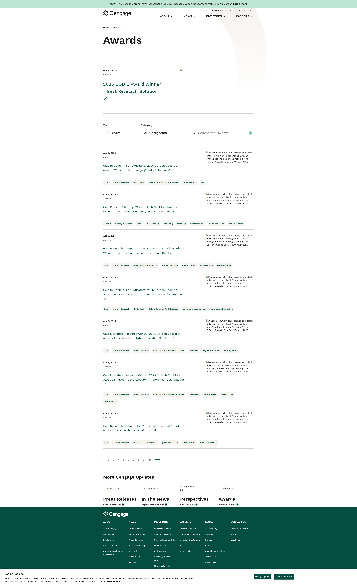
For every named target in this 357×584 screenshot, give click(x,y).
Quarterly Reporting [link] (163, 534)
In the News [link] (134, 557)
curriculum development (194, 309)
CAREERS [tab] (242, 16)
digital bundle (189, 265)
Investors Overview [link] (163, 529)
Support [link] (235, 534)
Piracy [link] (208, 545)
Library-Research (121, 182)
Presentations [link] (160, 545)
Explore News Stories (153, 504)
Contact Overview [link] (239, 529)
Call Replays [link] (160, 551)
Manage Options (262, 576)
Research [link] (133, 551)
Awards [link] (132, 562)
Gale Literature (141, 350)
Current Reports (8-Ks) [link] (165, 540)
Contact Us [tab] (243, 10)
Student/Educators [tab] (216, 10)
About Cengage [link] (110, 529)
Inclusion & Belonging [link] (190, 540)
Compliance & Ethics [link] (215, 551)
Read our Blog (187, 504)
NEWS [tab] (188, 16)
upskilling (168, 224)
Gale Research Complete (146, 265)
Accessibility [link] (211, 529)
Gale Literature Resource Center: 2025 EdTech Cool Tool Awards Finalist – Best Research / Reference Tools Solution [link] (144, 377)
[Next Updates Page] (157, 459)
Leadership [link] (108, 540)
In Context (139, 182)
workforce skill (197, 224)
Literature (193, 350)
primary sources (170, 265)
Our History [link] (108, 534)
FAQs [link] (182, 545)
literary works (230, 350)
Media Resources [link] (137, 534)
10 (149, 459)
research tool (206, 265)
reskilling (181, 224)
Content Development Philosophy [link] (113, 553)
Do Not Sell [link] (211, 562)
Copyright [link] (209, 534)
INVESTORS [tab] (214, 16)
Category (146, 125)
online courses (236, 224)
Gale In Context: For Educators (163, 182)
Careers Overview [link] (188, 529)
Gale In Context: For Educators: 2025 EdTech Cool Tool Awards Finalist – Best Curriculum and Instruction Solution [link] (143, 292)
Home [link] (106, 27)
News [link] (116, 27)
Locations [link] (235, 540)
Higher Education (211, 350)
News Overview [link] (136, 529)
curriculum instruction (222, 309)
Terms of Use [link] (211, 557)
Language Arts (189, 182)
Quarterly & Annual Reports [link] (163, 558)
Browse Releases (112, 504)
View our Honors (227, 504)
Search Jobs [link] (185, 551)
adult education (216, 224)
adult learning (152, 224)
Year (106, 125)
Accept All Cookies (284, 576)
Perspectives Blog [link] (137, 545)
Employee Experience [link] (190, 534)
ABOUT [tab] (164, 16)
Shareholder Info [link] (162, 566)
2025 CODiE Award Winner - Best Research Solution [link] (132, 87)
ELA (203, 182)
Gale (106, 182)
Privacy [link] (208, 540)
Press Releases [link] (136, 540)
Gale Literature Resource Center (168, 350)
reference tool (224, 265)
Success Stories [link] (110, 545)
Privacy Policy (113, 581)
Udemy (107, 224)
